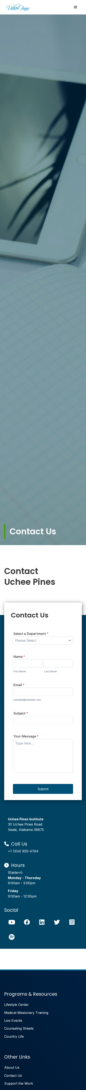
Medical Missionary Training (26, 1013)
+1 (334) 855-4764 (23, 851)
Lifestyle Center (16, 1005)
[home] (17, 7)
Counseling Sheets (19, 1028)
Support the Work (18, 1083)
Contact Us (13, 1075)
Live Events (13, 1020)
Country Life (14, 1036)
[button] (75, 7)
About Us (11, 1067)
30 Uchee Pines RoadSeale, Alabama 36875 (26, 824)
